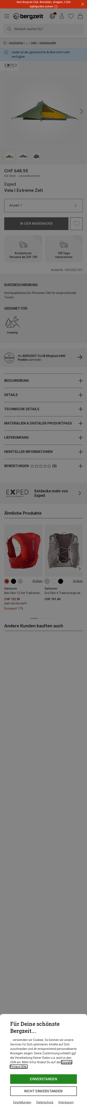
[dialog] (43, 1062)
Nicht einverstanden (43, 1091)
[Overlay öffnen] (57, 6)
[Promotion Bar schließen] (82, 4)
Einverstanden (43, 1079)
